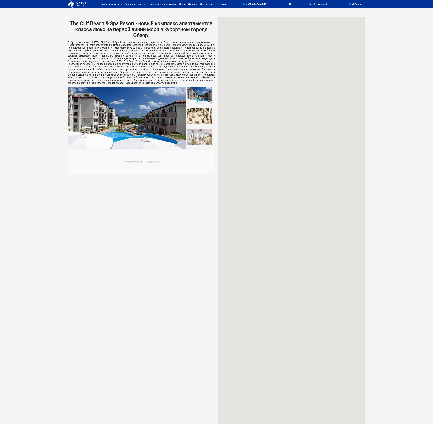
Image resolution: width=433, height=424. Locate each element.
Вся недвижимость (111, 4)
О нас (182, 4)
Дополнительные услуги (162, 4)
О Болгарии (206, 4)
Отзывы (192, 4)
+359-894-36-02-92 (256, 4)
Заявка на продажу (135, 4)
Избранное (358, 4)
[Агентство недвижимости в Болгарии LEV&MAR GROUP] (77, 3)
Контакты (221, 4)
